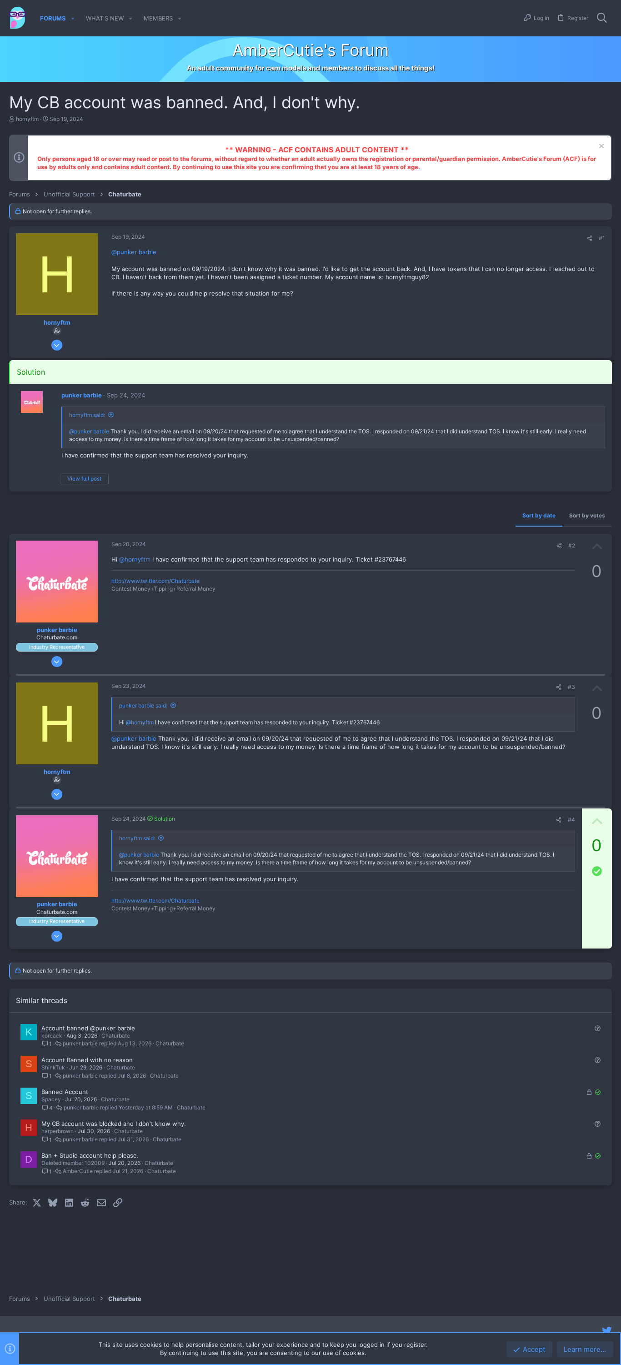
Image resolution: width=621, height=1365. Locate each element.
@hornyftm (134, 559)
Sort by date (539, 515)
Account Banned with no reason (87, 1060)
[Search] (602, 18)
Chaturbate (115, 1035)
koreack (51, 1035)
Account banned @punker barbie (88, 1028)
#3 (571, 686)
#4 (571, 819)
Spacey (51, 1099)
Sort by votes (587, 515)
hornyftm (27, 118)
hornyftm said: (87, 415)
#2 (571, 545)
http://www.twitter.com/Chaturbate (155, 580)
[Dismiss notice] (600, 147)
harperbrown (57, 1131)
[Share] (590, 238)
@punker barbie (133, 252)
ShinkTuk (53, 1067)
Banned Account (64, 1091)
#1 (602, 238)
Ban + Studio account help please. (90, 1155)
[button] (73, 18)
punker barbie (81, 395)
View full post (84, 478)
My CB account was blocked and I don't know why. (113, 1123)
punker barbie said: (143, 705)
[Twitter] (607, 1331)
